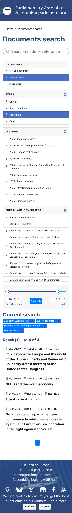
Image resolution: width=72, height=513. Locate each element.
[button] (65, 94)
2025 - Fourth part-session (23, 175)
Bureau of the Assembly (22, 217)
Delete (32, 321)
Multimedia (51, 480)
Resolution (15, 114)
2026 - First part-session (22, 158)
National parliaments (36, 470)
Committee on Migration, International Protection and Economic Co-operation (37, 255)
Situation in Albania (21, 399)
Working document (19, 70)
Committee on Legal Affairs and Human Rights (34, 237)
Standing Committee (20, 224)
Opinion (13, 101)
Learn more (57, 501)
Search (36, 301)
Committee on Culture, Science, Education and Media (38, 273)
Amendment (15, 83)
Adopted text (16, 77)
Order (12, 121)
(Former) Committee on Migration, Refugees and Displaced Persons (35, 265)
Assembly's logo (25, 480)
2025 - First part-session (22, 200)
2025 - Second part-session (24, 194)
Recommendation (18, 108)
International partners (36, 475)
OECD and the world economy (29, 384)
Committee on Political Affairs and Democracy (34, 230)
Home (10, 29)
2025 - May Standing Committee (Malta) (30, 187)
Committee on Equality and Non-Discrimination (34, 279)
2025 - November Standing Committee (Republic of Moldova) (36, 167)
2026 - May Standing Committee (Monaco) (32, 145)
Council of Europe (36, 465)
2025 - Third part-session (22, 181)
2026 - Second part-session (24, 152)
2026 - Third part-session (22, 138)
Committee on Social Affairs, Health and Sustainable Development (37, 245)
